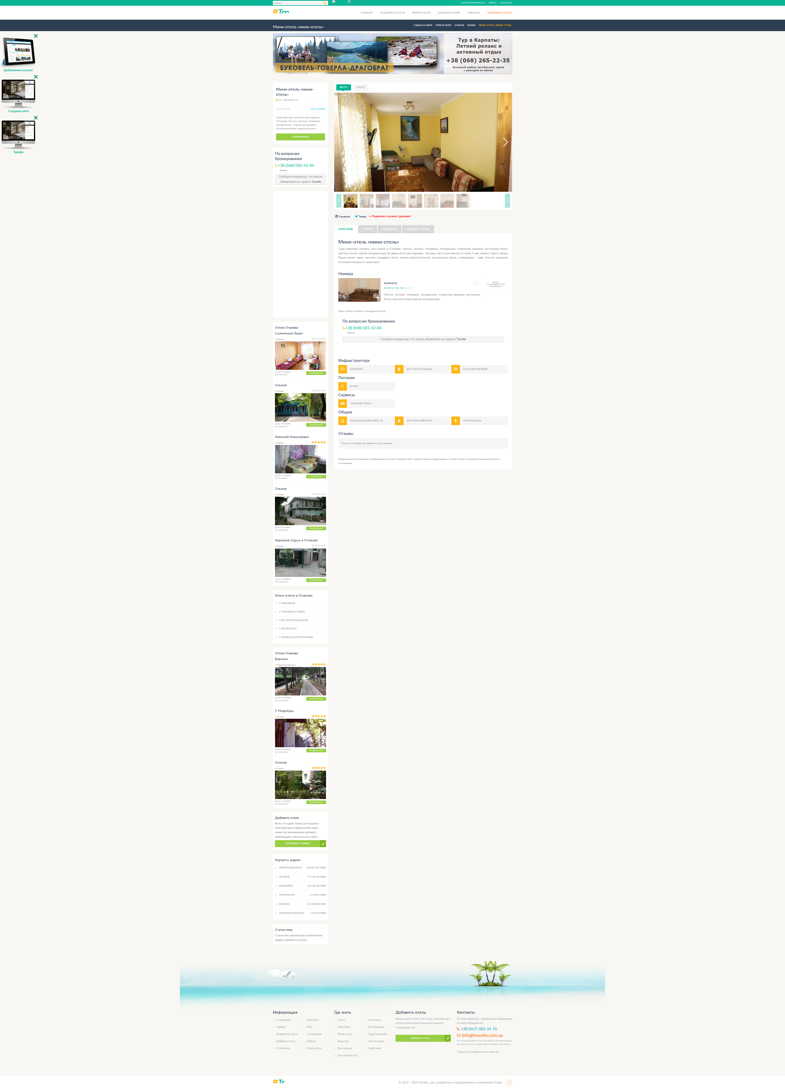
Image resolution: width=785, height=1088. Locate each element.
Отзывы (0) (389, 229)
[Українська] (355, 2)
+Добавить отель (499, 12)
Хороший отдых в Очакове (296, 540)
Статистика (283, 1048)
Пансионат (344, 1027)
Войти (492, 3)
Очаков (281, 762)
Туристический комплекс (383, 1034)
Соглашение (314, 1034)
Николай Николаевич (292, 437)
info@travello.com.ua (482, 1035)
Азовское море (449, 12)
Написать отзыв (418, 229)
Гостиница (374, 1020)
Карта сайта (314, 1048)
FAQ (309, 1027)
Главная (367, 12)
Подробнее (316, 373)
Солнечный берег (289, 333)
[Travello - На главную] (281, 11)
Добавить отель (286, 1041)
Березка (281, 659)
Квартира (343, 1041)
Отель (341, 1020)
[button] (502, 142)
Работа (311, 1041)
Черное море (421, 12)
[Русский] (340, 2)
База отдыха (345, 1048)
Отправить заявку (297, 843)
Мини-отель (345, 1034)
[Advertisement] (300, 254)
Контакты (506, 3)
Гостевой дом (376, 1027)
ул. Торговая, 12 (288, 100)
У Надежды (284, 710)
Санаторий (374, 1048)
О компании (283, 1020)
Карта (361, 87)
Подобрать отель (392, 12)
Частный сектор (347, 1055)
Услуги (367, 229)
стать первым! (384, 443)
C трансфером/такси (292, 612)
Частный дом (376, 1041)
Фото (343, 87)
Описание (345, 229)
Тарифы (280, 1027)
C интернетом (287, 629)
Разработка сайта (286, 1034)
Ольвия (281, 385)
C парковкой (287, 603)
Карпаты (474, 12)
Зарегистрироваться (473, 3)
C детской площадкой (293, 620)
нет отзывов (317, 109)
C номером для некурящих (296, 637)
